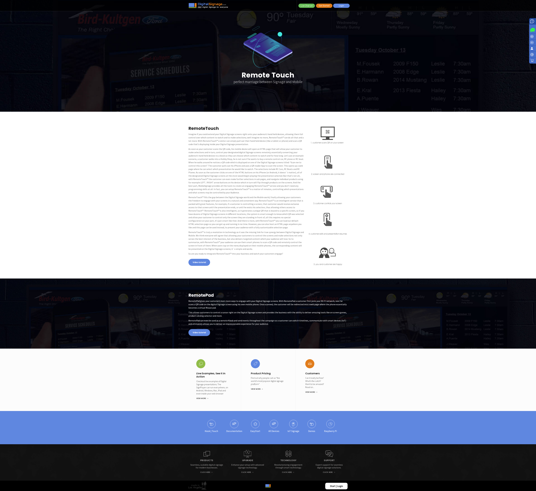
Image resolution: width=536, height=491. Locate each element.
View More (201, 398)
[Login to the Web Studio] (341, 5)
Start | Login (336, 486)
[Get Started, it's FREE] (324, 5)
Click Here (205, 472)
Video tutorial (199, 262)
